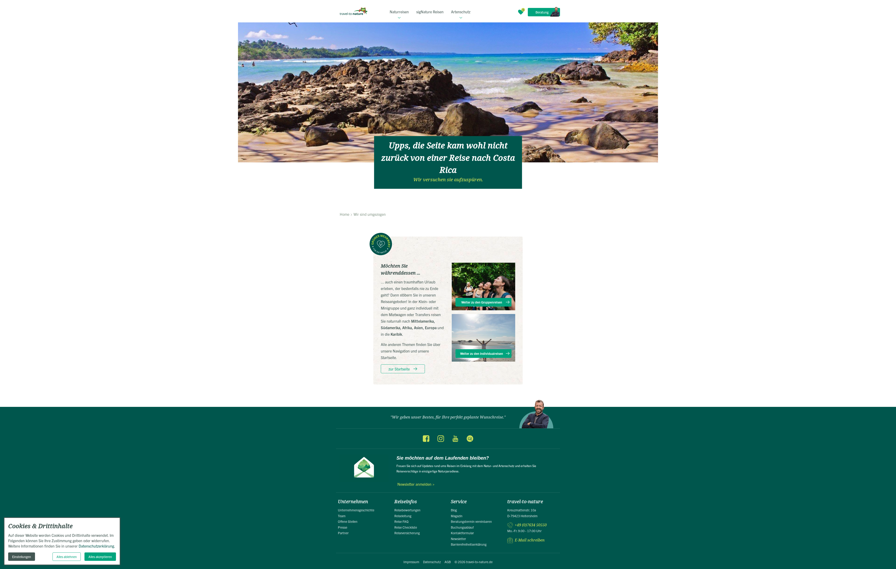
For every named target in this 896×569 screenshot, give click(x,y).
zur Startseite (399, 369)
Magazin (456, 516)
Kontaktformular (462, 533)
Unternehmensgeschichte (356, 510)
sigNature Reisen (430, 11)
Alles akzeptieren (100, 557)
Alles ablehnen (66, 557)
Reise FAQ (401, 521)
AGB (447, 562)
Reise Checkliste (405, 527)
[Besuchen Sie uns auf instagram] (440, 438)
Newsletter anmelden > (415, 484)
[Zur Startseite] (353, 11)
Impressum (411, 562)
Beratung (542, 12)
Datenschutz (432, 562)
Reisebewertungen (407, 510)
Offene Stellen (347, 521)
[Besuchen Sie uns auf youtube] (455, 438)
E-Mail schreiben (530, 540)
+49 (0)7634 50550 (531, 525)
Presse (342, 527)
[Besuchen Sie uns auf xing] (469, 438)
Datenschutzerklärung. (97, 546)
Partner (343, 533)
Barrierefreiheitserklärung (468, 544)
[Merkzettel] (521, 12)
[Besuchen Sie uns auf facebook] (426, 438)
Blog (454, 510)
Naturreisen (399, 11)
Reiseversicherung (407, 533)
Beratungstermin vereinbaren (471, 521)
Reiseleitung (402, 516)
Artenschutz (460, 11)
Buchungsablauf (462, 527)
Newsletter (458, 539)
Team (342, 516)
